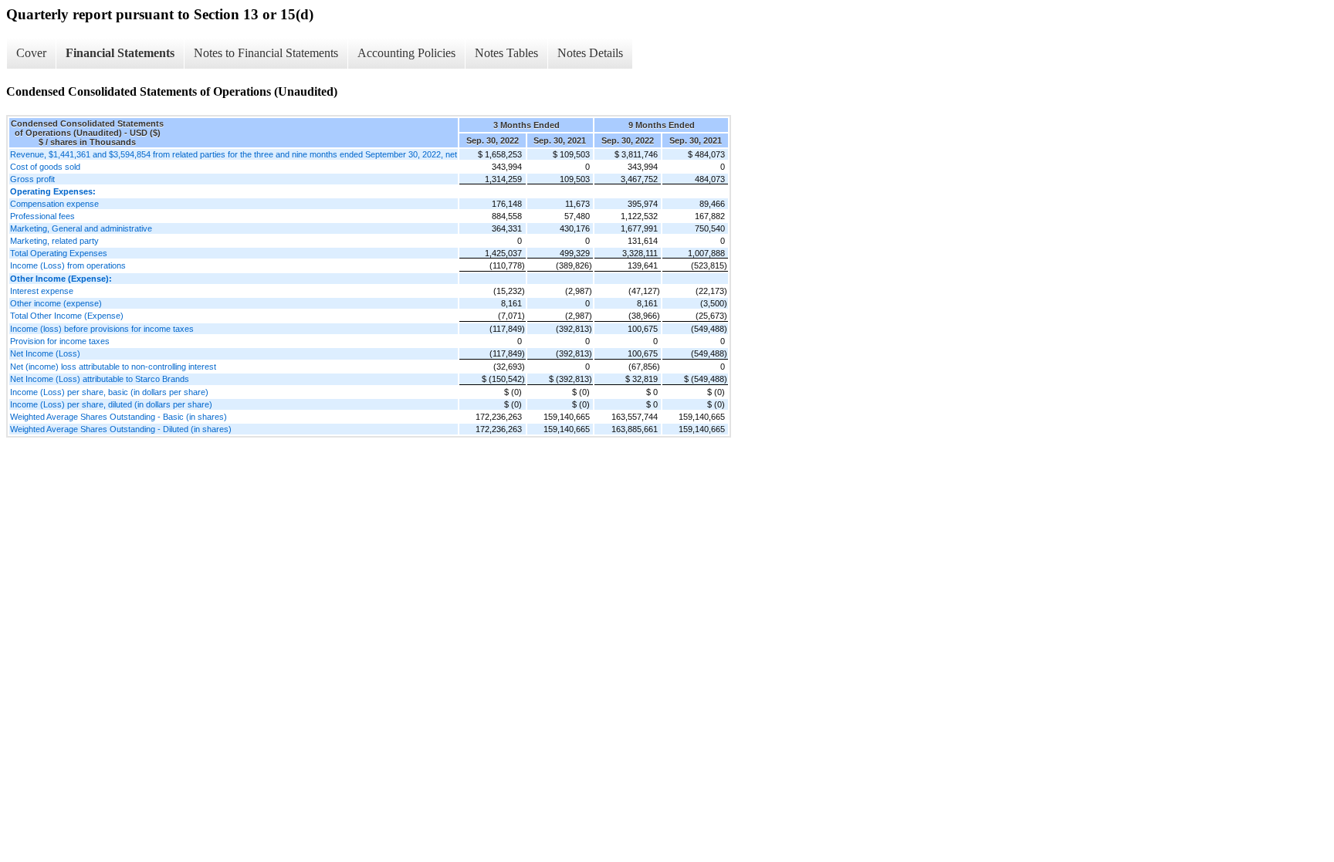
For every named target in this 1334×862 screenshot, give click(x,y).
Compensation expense (54, 203)
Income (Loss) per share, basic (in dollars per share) (109, 392)
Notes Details (590, 52)
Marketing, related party (54, 240)
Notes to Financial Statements (266, 52)
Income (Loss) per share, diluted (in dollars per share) (111, 404)
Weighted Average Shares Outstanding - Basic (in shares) (118, 416)
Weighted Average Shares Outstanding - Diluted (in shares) (121, 429)
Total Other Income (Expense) (67, 315)
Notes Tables (506, 52)
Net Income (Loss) (45, 353)
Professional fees (42, 216)
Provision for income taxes (60, 341)
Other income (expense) (56, 303)
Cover (31, 52)
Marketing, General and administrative (81, 228)
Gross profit (32, 179)
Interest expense (41, 291)
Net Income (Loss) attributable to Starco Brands (99, 379)
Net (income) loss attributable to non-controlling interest (113, 366)
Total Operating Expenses (58, 253)
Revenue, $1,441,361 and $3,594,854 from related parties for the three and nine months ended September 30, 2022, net (233, 154)
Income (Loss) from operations (68, 265)
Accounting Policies (406, 52)
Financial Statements (120, 52)
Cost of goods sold (45, 166)
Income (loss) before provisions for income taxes (102, 328)
